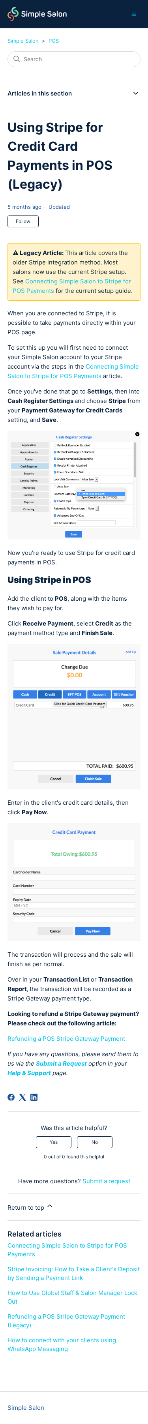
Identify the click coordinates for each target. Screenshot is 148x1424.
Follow (23, 221)
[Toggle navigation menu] (134, 13)
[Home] (37, 14)
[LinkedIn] (33, 1097)
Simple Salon (23, 40)
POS (54, 40)
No (95, 1142)
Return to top (26, 1207)
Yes (54, 1142)
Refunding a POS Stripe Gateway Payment (66, 1038)
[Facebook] (11, 1097)
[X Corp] (22, 1097)
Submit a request (106, 1181)
